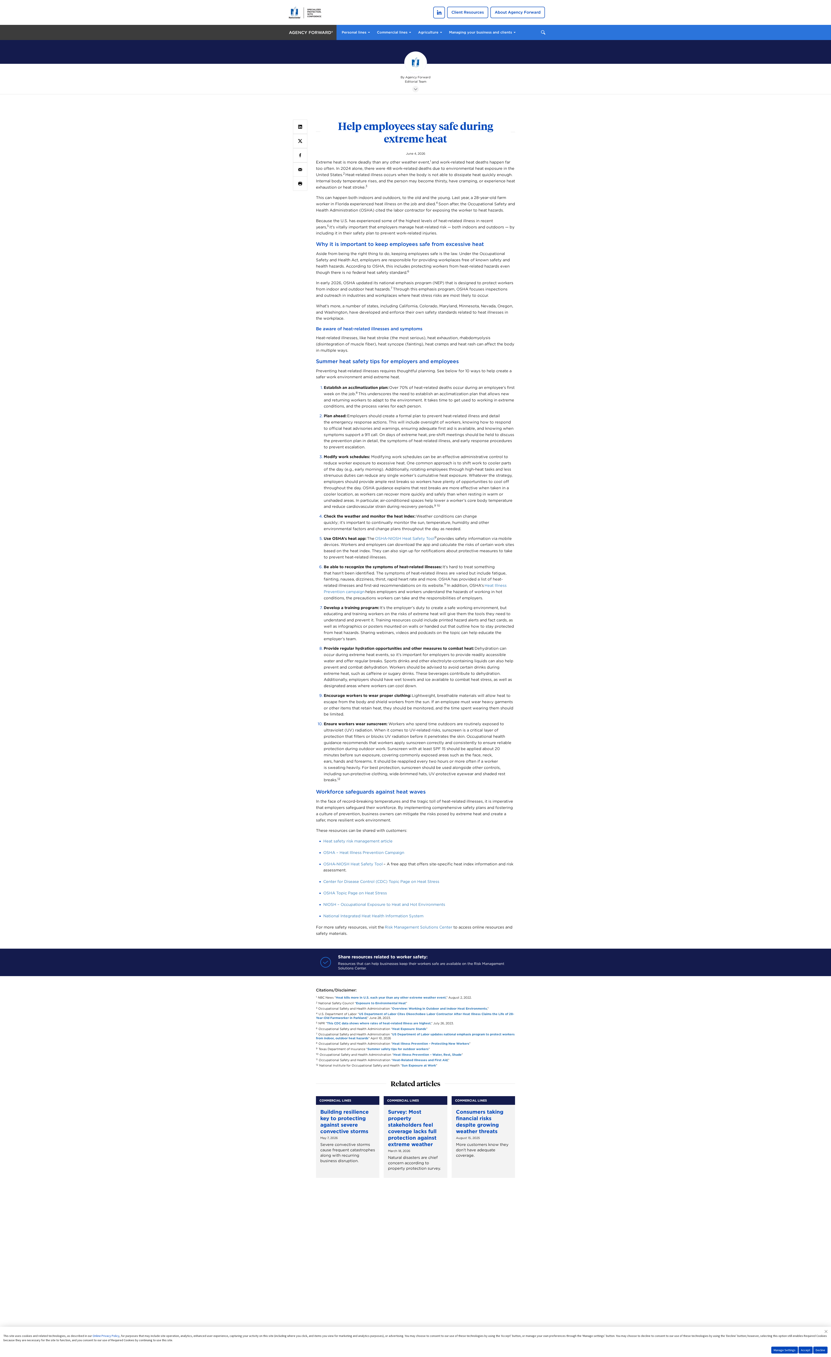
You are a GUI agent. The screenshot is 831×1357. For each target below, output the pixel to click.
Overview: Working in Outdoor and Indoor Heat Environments (439, 1008)
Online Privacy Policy (106, 1336)
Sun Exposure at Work (419, 1065)
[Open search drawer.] (543, 32)
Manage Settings (785, 1350)
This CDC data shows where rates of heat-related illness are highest (379, 1023)
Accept (805, 1350)
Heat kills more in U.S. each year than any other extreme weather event (391, 997)
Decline (820, 1350)
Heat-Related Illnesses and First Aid (420, 1060)
